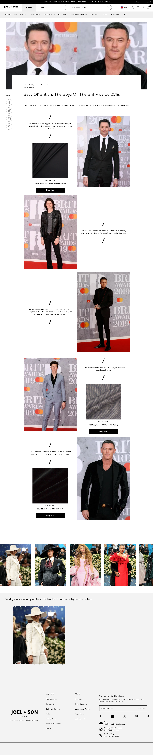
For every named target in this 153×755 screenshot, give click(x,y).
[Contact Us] (133, 7)
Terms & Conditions (53, 724)
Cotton (23, 14)
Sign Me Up (142, 708)
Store (138, 2)
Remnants (94, 14)
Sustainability (80, 719)
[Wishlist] (138, 7)
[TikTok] (148, 716)
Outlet (104, 14)
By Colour (62, 14)
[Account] (143, 7)
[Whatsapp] (112, 716)
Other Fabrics (35, 14)
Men (42, 7)
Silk (15, 14)
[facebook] (9, 102)
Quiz (125, 14)
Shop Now (50, 190)
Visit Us (48, 729)
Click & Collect (51, 699)
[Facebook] (100, 716)
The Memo (115, 14)
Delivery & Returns (53, 709)
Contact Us (147, 2)
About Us (78, 699)
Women (29, 7)
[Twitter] (124, 716)
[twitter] (9, 110)
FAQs (48, 714)
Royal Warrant (80, 714)
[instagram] (9, 118)
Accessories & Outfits (78, 14)
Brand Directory (81, 704)
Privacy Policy (51, 719)
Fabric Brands (49, 14)
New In (8, 14)
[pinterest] (9, 126)
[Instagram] (136, 716)
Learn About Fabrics (82, 709)
